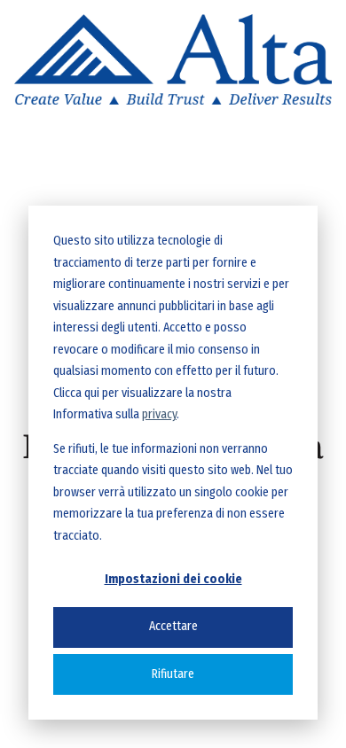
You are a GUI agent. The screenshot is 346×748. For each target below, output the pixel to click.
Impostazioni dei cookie (173, 579)
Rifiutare (173, 674)
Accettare (173, 626)
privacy (159, 414)
